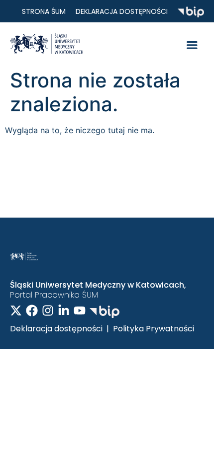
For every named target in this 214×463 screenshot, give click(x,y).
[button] (192, 45)
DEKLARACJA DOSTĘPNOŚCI (122, 11)
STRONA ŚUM (44, 11)
